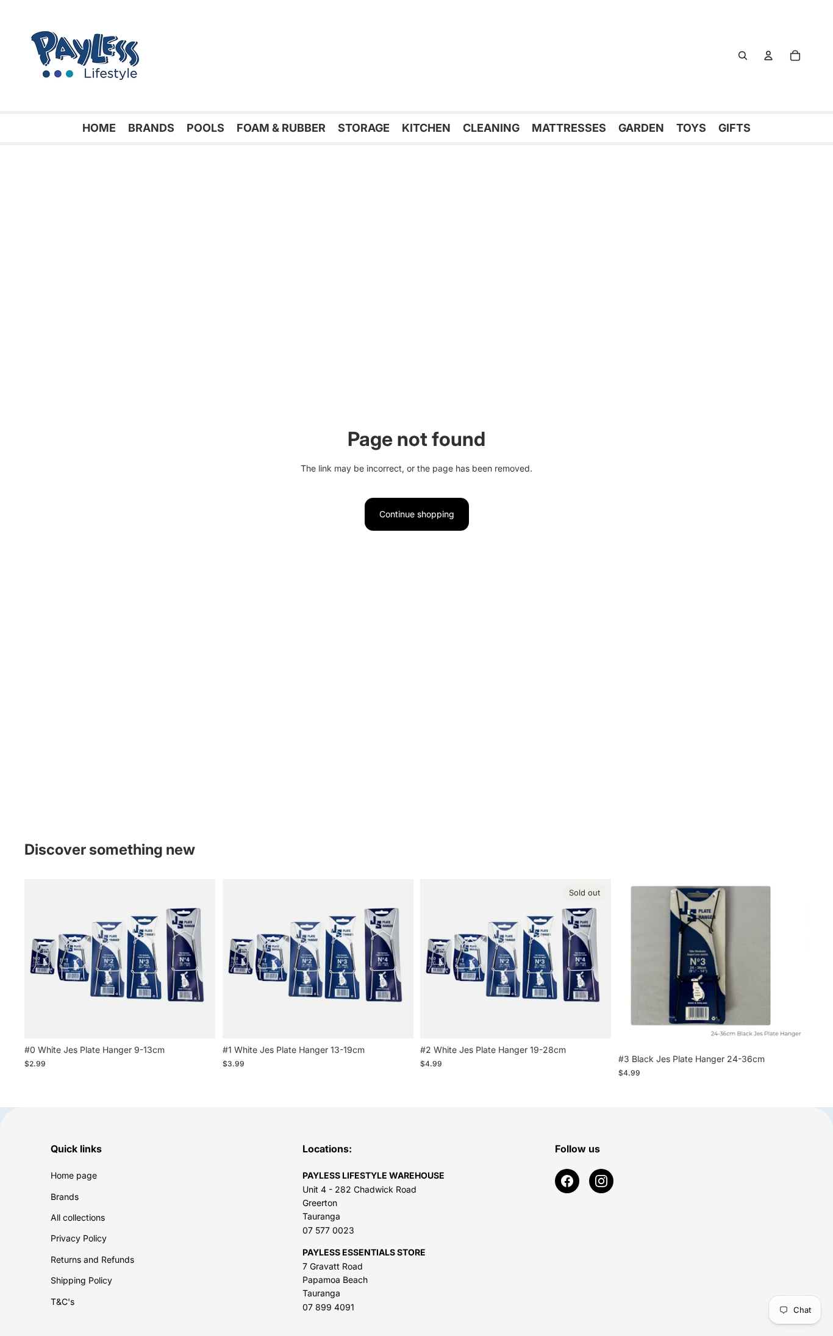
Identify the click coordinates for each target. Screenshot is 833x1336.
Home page (74, 1175)
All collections (78, 1217)
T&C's (62, 1301)
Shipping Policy (81, 1280)
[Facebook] (567, 1181)
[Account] (768, 55)
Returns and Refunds (92, 1259)
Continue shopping (416, 514)
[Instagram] (601, 1181)
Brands (65, 1196)
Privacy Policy (79, 1238)
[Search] (742, 55)
